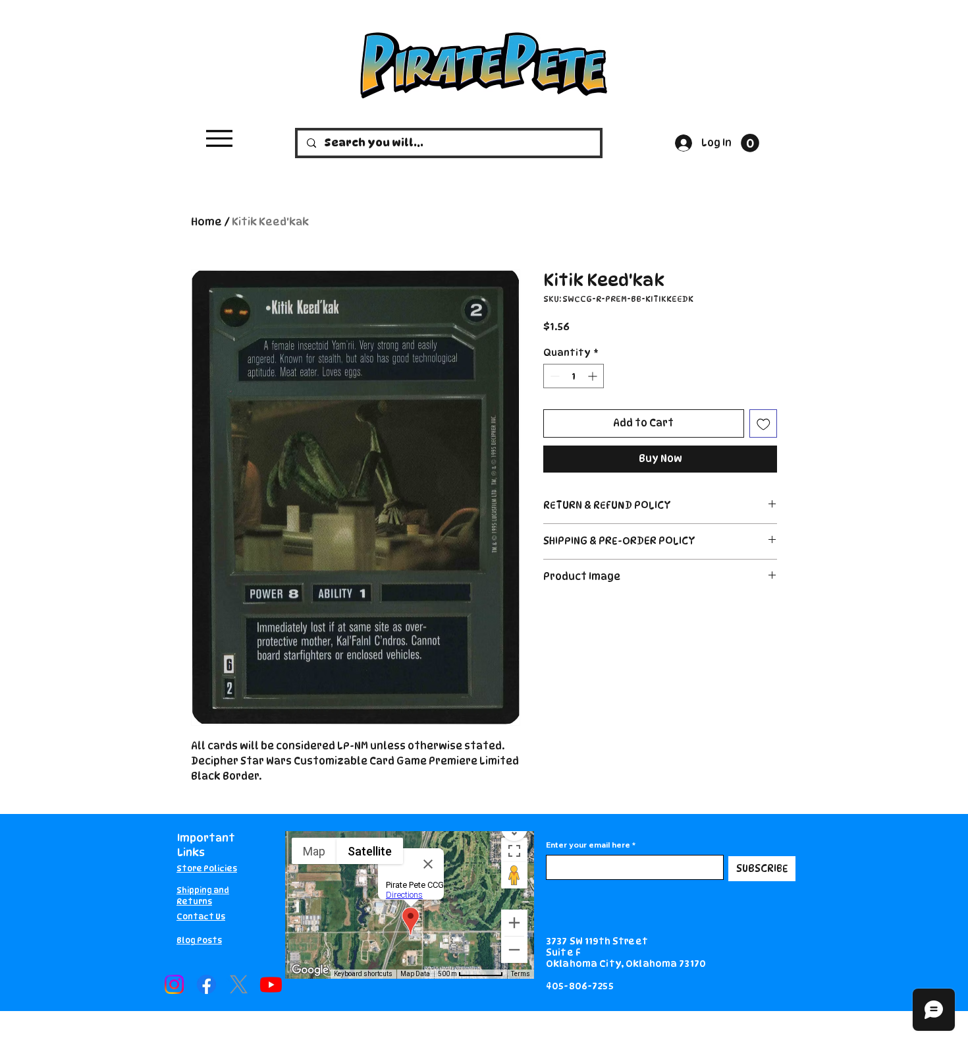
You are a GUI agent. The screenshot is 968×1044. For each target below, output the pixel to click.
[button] (750, 143)
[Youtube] (271, 984)
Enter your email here (588, 845)
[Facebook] (206, 984)
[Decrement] (553, 376)
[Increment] (593, 376)
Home (206, 222)
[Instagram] (174, 984)
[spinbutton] (573, 376)
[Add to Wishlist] (763, 423)
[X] (239, 984)
